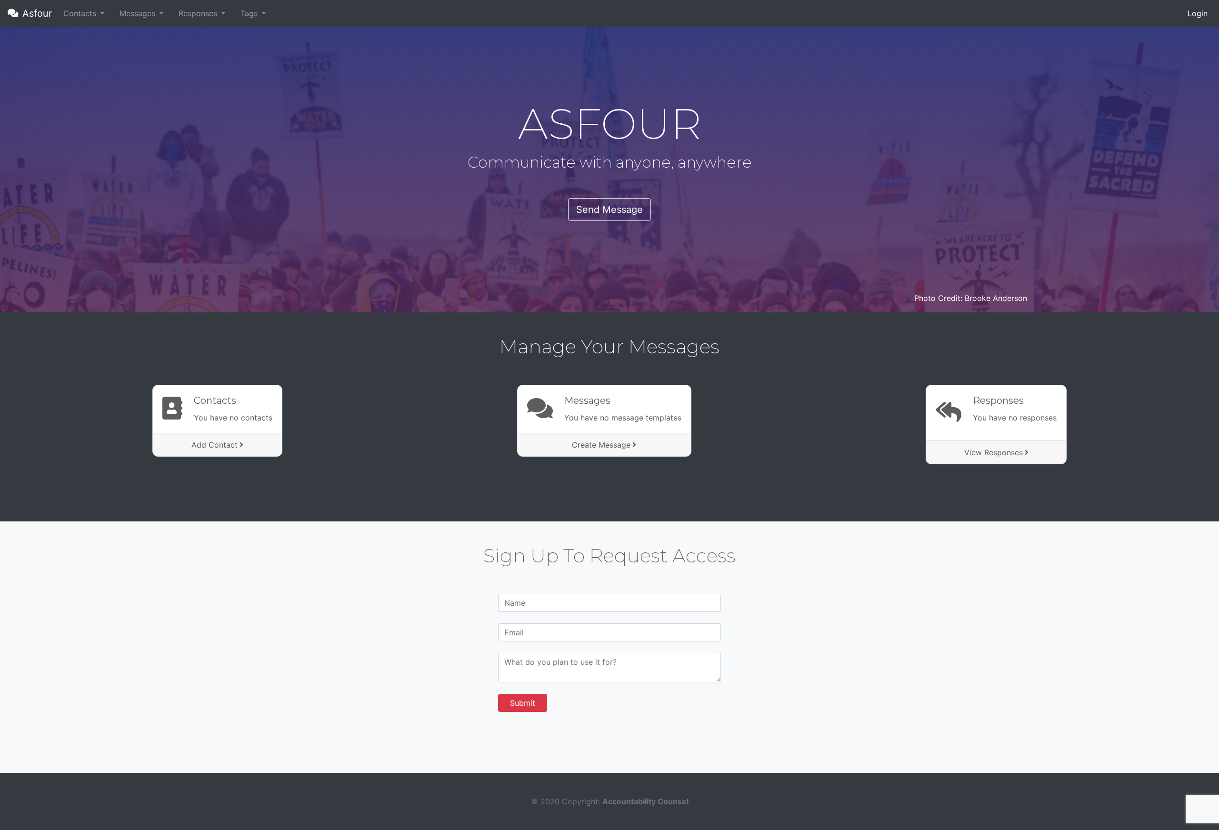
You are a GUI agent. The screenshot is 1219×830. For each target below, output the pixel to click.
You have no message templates (622, 417)
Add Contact (214, 445)
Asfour (37, 13)
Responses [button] (199, 13)
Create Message (601, 445)
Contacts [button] (81, 13)
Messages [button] (139, 13)
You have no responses (1015, 417)
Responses (998, 400)
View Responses (993, 452)
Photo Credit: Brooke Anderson (970, 298)
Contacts (215, 400)
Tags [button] (250, 13)
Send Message (609, 209)
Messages (587, 400)
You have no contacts (233, 417)
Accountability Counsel (645, 801)
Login (1198, 13)
